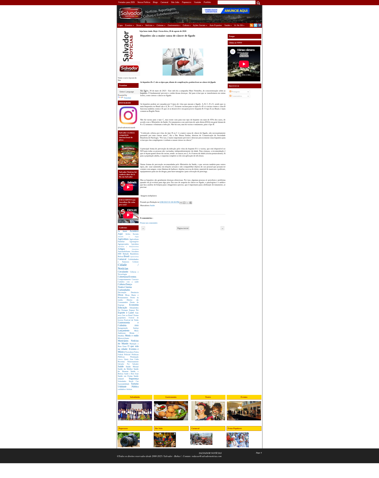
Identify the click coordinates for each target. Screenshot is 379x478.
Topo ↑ (259, 452)
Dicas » (139, 25)
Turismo (135, 383)
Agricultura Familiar (128, 240)
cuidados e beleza (125, 389)
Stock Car (134, 381)
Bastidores (134, 254)
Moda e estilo (132, 335)
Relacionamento (133, 362)
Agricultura (123, 239)
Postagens (235, 91)
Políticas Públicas (128, 355)
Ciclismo (135, 262)
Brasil (127, 256)
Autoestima (135, 249)
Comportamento (125, 279)
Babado (126, 254)
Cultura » (187, 25)
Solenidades (123, 381)
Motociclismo (123, 338)
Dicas (121, 295)
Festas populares (128, 316)
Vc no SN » (239, 25)
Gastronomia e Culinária (128, 324)
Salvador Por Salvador (128, 364)
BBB (120, 254)
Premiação (134, 357)
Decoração (124, 292)
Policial (128, 354)
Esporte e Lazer (126, 312)
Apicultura (135, 244)
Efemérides (134, 308)
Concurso (135, 279)
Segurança (134, 378)
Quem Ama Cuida (131, 359)
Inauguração (125, 328)
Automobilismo (124, 251)
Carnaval (123, 259)
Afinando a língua (128, 236)
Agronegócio (134, 242)
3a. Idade (124, 231)
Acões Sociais (132, 234)
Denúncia (135, 292)
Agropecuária (124, 244)
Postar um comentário (149, 223)
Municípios (124, 340)
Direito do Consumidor (128, 301)
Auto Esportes (216, 25)
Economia (134, 305)
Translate (127, 98)
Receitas (122, 361)
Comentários (236, 96)
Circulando (124, 271)
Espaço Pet (134, 310)
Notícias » (149, 25)
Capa (120, 25)
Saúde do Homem (128, 370)
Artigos (125, 249)
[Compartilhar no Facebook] (190, 202)
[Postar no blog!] (184, 202)
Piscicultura (129, 352)
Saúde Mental (132, 366)
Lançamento (126, 330)
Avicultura (135, 252)
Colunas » (161, 25)
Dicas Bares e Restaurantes (128, 296)
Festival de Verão (131, 320)
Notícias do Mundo (128, 342)
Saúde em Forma (126, 376)
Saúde (122, 366)
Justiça (136, 328)
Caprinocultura (134, 256)
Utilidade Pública (128, 386)
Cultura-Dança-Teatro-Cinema (125, 285)
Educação (124, 307)
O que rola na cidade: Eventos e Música (128, 349)
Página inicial (182, 228)
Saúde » (228, 25)
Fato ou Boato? (128, 315)
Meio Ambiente (128, 332)
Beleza (121, 256)
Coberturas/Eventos (127, 276)
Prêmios (121, 359)
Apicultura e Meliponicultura (128, 246)
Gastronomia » (174, 25)
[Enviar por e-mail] (180, 202)
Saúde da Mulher (126, 369)
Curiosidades (124, 290)
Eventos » (129, 25)
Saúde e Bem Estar (131, 374)
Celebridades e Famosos (128, 260)
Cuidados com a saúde (128, 282)
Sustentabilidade (124, 384)
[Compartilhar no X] (187, 202)
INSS (137, 325)
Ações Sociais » (200, 25)
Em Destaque (123, 310)
